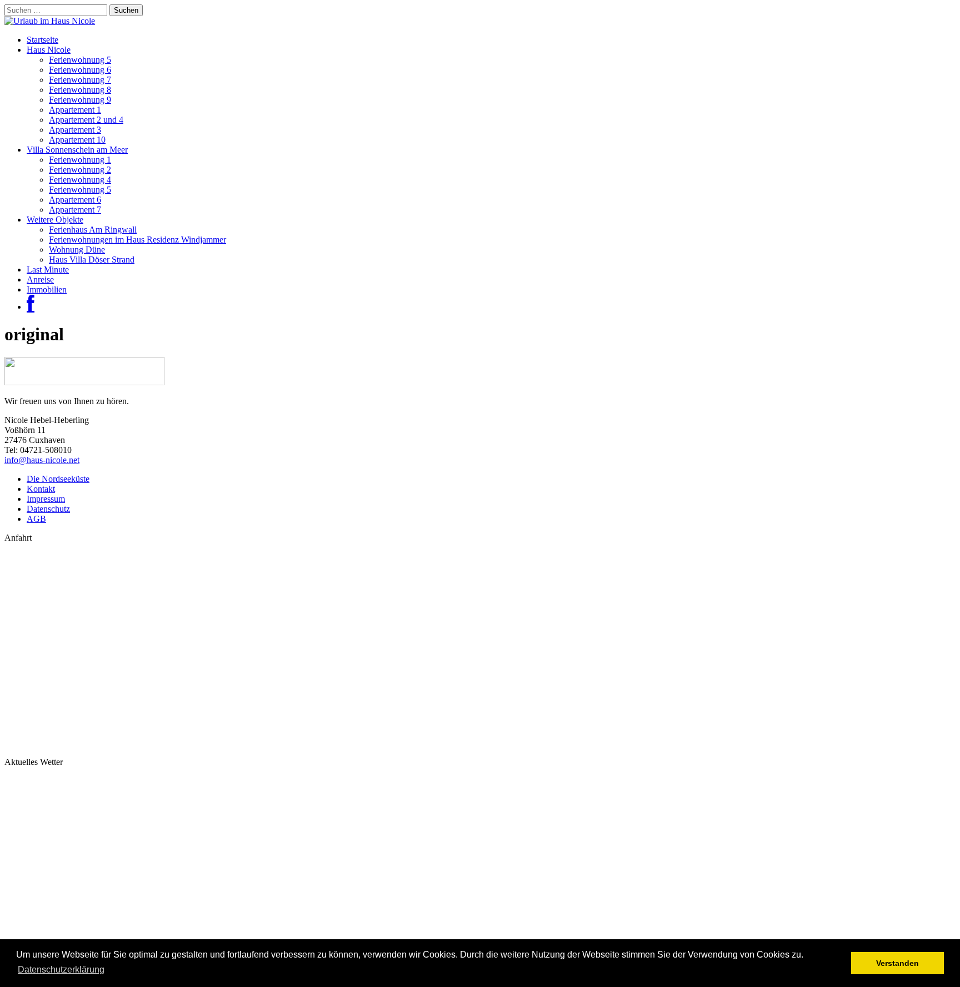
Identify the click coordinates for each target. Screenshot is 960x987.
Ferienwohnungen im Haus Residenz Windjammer (137, 239)
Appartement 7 (75, 209)
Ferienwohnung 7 (80, 79)
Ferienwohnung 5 (80, 59)
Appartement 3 (75, 129)
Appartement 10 (77, 139)
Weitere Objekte (55, 219)
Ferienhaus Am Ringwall (93, 229)
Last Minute (48, 269)
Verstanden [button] (897, 963)
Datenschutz (48, 508)
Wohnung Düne (77, 249)
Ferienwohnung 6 (80, 69)
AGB (36, 518)
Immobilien (47, 289)
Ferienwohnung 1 (80, 159)
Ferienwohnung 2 (80, 169)
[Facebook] (30, 306)
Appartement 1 (75, 109)
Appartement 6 (75, 199)
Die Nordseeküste (58, 479)
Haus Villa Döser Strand (91, 259)
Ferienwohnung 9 (80, 99)
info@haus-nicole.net (41, 460)
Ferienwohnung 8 (80, 89)
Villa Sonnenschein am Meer (77, 149)
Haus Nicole (49, 49)
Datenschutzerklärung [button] (61, 969)
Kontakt (41, 489)
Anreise (40, 279)
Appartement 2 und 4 (86, 119)
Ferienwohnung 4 (80, 179)
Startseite (42, 39)
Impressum (46, 498)
